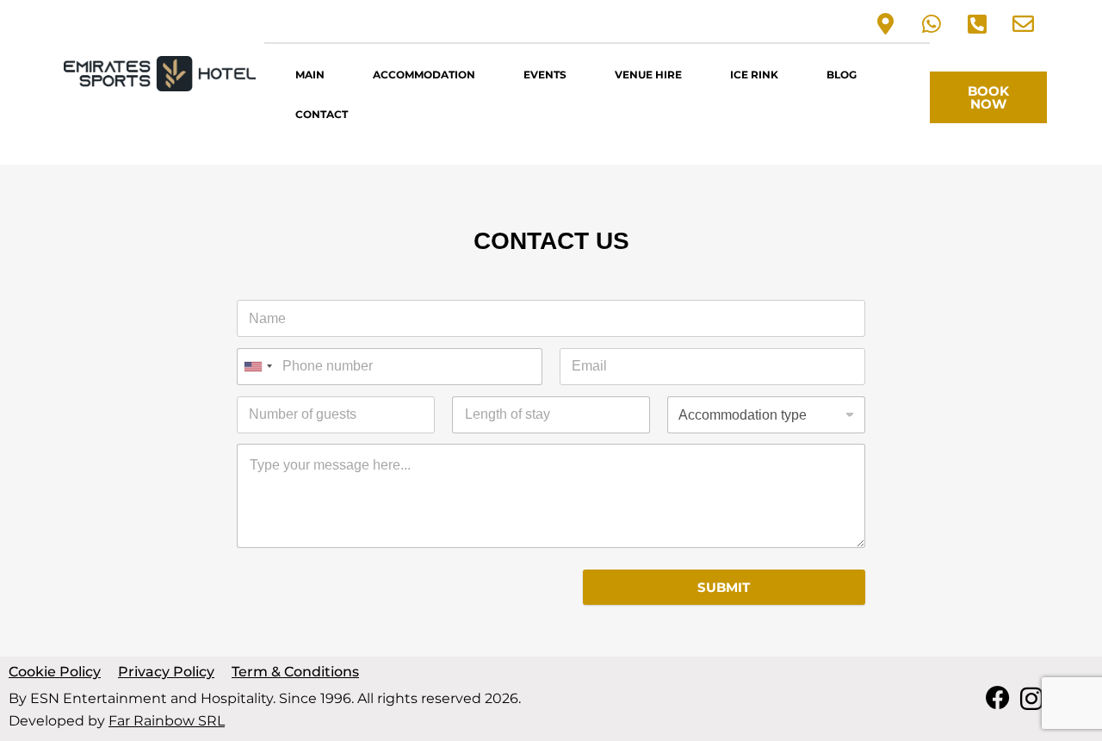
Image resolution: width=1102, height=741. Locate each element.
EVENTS (544, 74)
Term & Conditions (295, 671)
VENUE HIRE (648, 74)
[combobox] (257, 366)
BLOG (841, 74)
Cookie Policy (55, 671)
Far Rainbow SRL (166, 721)
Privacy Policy (166, 671)
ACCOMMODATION (424, 74)
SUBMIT (723, 587)
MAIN (310, 74)
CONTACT (321, 114)
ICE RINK (754, 74)
